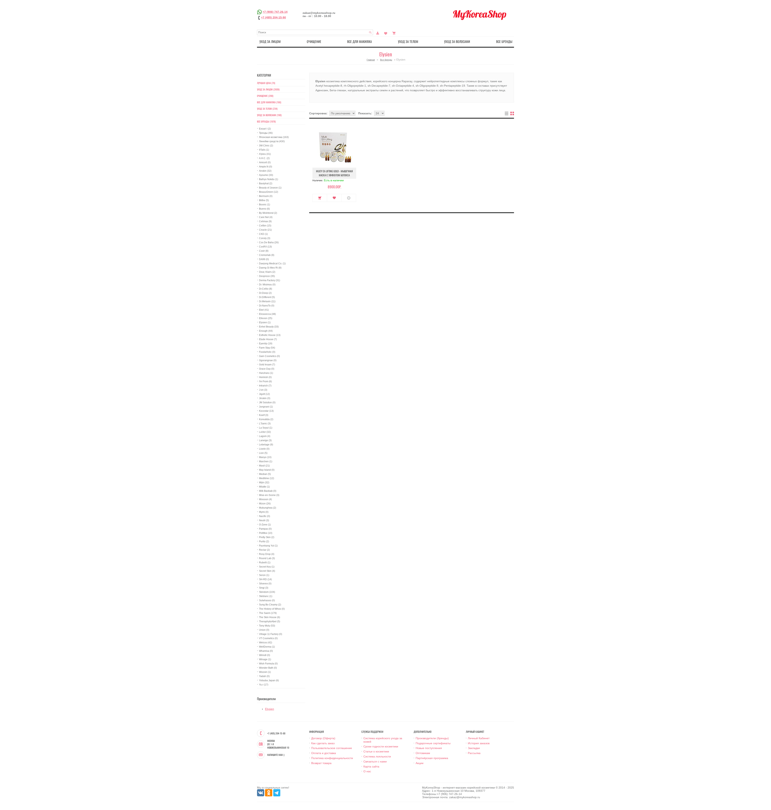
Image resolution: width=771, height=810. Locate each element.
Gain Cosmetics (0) (269, 356)
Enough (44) (266, 330)
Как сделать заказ (323, 743)
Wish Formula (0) (268, 663)
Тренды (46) (266, 133)
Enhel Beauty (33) (269, 326)
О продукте (349, 198)
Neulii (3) (264, 520)
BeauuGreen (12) (268, 192)
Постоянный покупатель (377, 32)
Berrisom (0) (265, 196)
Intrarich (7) (265, 385)
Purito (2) (264, 541)
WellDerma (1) (267, 646)
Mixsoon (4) (265, 499)
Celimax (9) (265, 221)
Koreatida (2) (266, 419)
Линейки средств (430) (272, 141)
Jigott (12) (264, 394)
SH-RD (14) (265, 579)
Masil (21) (264, 465)
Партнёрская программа (432, 758)
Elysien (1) (265, 322)
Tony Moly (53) (267, 625)
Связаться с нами (375, 761)
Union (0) (264, 630)
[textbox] (315, 32)
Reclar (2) (264, 549)
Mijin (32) (264, 482)
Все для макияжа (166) (269, 102)
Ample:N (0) (265, 166)
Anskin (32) (265, 170)
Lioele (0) (264, 448)
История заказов (479, 743)
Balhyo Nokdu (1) (268, 179)
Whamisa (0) (266, 651)
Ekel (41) (264, 309)
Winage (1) (265, 659)
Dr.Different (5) (267, 297)
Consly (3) (264, 238)
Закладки (474, 748)
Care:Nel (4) (265, 217)
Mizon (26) (265, 503)
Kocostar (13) (266, 411)
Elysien (269, 709)
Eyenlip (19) (265, 343)
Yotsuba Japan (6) (269, 680)
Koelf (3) (263, 415)
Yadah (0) (264, 676)
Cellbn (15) (265, 225)
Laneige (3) (265, 440)
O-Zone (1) (265, 524)
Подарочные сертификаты (433, 743)
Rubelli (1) (264, 562)
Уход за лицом (270, 41)
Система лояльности (377, 756)
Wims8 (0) (264, 655)
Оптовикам (423, 753)
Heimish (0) (265, 377)
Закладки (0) (386, 32)
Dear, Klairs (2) (267, 272)
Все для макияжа (359, 41)
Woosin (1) (265, 672)
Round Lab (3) (267, 558)
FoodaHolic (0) (267, 352)
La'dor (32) (265, 432)
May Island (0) (266, 469)
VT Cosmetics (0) (268, 638)
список (506, 113)
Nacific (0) (264, 516)
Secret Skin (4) (267, 571)
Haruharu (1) (266, 373)
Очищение (314, 41)
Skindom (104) (267, 592)
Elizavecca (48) (267, 314)
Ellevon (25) (265, 318)
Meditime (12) (266, 478)
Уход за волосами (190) (269, 115)
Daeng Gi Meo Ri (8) (270, 267)
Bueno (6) (264, 208)
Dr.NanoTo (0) (266, 305)
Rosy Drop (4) (266, 554)
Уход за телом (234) (267, 108)
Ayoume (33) (266, 175)
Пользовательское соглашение (331, 748)
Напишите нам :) (275, 754)
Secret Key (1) (266, 566)
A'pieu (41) (265, 154)
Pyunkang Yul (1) (268, 545)
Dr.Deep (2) (265, 293)
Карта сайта (371, 766)
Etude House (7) (268, 339)
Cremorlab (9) (266, 255)
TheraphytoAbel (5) (269, 621)
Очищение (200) (265, 95)
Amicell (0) (265, 162)
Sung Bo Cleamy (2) (270, 604)
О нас (367, 771)
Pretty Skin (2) (266, 537)
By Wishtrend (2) (268, 213)
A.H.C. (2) (264, 158)
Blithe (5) (264, 200)
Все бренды (504, 41)
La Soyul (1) (265, 427)
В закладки (334, 198)
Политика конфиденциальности (332, 758)
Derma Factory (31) (269, 280)
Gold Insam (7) (267, 364)
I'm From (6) (265, 381)
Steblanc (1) (265, 596)
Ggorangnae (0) (267, 360)
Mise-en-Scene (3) (269, 495)
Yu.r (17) (263, 684)
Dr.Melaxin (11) (267, 301)
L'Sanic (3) (265, 423)
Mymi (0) (263, 512)
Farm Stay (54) (267, 347)
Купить (319, 198)
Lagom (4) (264, 436)
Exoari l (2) (265, 128)
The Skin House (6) (269, 617)
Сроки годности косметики (380, 746)
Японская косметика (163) (274, 137)
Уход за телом (408, 41)
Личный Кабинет (479, 738)
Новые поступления (429, 748)
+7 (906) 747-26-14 (275, 11)
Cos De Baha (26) (269, 242)
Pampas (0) (265, 528)
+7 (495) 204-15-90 (273, 17)
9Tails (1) (264, 149)
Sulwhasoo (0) (267, 600)
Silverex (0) (265, 583)
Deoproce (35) (267, 276)
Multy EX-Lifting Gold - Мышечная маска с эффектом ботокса (334, 173)
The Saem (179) (268, 613)
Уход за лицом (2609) (268, 89)
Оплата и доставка (323, 753)
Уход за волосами (457, 41)
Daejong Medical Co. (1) (272, 263)
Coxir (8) (263, 250)
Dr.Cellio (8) (265, 288)
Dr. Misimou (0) (267, 284)
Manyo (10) (265, 457)
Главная (371, 60)
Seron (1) (264, 575)
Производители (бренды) (432, 738)
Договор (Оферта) (323, 738)
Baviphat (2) (265, 183)
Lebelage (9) (266, 444)
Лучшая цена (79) (266, 83)
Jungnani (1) (266, 406)
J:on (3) (263, 389)
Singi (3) (263, 587)
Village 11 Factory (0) (270, 634)
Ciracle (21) (265, 229)
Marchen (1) (265, 461)
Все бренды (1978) (266, 121)
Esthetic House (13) (269, 335)
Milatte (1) (264, 486)
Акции (419, 763)
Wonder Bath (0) (268, 667)
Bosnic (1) (264, 204)
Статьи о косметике (376, 751)
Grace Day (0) (266, 368)
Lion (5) (263, 453)
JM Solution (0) (267, 402)
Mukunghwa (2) (267, 507)
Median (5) (265, 474)
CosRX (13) (265, 246)
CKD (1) (263, 234)
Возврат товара (321, 763)
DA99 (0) (264, 259)
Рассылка (474, 753)
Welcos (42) (265, 642)
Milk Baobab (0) (267, 491)
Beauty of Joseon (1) (270, 187)
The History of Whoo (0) (272, 608)
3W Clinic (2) (266, 145)
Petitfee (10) (265, 533)
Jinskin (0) (264, 398)
